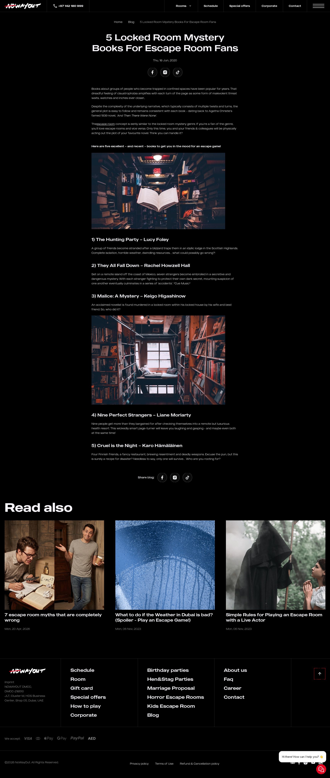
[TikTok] (177, 72)
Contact (295, 5)
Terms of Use (164, 763)
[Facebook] (152, 72)
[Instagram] (165, 72)
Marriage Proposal (171, 688)
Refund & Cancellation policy (199, 763)
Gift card (81, 688)
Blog (131, 21)
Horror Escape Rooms (175, 697)
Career (232, 688)
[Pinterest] (292, 762)
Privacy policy (139, 763)
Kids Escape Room (171, 706)
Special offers (239, 5)
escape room (106, 123)
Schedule (211, 5)
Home (118, 21)
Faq (228, 679)
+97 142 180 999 (70, 5)
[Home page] (23, 6)
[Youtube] (313, 762)
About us (235, 670)
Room (78, 679)
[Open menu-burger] (318, 6)
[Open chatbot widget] (321, 769)
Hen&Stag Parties (170, 679)
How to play (85, 706)
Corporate (269, 5)
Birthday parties (168, 670)
